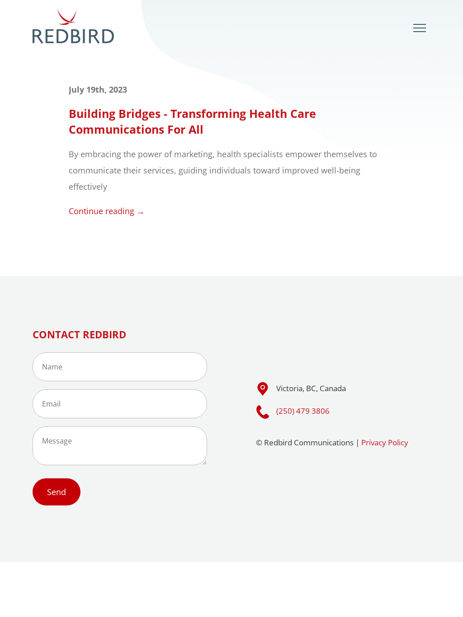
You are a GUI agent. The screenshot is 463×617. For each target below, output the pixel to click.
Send (56, 491)
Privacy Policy (384, 442)
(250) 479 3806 (303, 411)
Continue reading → (107, 211)
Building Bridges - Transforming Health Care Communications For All (192, 121)
